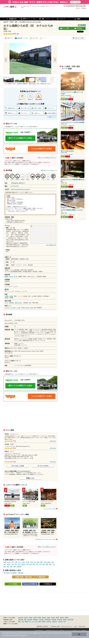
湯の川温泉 (6, 572)
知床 (30, 564)
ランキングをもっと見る (49, 508)
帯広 (16, 564)
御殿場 (43, 621)
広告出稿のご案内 (55, 626)
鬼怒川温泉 (70, 619)
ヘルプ (75, 626)
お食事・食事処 (9, 296)
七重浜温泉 (20, 572)
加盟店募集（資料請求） (43, 626)
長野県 (57, 617)
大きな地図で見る (51, 245)
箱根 (25, 619)
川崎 (23, 621)
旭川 (4, 564)
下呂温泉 (41, 619)
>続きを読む (53, 441)
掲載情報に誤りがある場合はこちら (49, 170)
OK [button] (79, 634)
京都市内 (54, 621)
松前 (53, 562)
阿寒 (11, 566)
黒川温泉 (59, 619)
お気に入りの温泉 (69, 6)
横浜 (19, 621)
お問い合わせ (82, 626)
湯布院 (65, 619)
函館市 (16, 183)
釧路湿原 (19, 566)
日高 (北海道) (21, 564)
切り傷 (11, 276)
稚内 (44, 564)
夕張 (12, 564)
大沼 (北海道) (47, 562)
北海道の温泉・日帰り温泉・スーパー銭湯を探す (30, 577)
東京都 (44, 617)
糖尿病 (6, 276)
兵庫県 (35, 617)
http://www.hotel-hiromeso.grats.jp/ (20, 189)
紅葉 (31, 307)
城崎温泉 (35, 619)
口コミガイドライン (67, 626)
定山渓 (8, 562)
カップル (7, 307)
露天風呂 (11, 302)
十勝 (27, 564)
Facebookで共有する (30, 584)
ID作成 (84, 8)
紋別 (40, 564)
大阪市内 (48, 621)
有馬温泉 (29, 619)
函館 (41, 562)
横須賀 (27, 621)
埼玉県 (26, 617)
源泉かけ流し (18, 302)
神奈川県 (20, 617)
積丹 (23, 562)
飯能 (39, 621)
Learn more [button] (23, 635)
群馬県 (39, 617)
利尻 (50, 564)
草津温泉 (20, 619)
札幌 (4, 562)
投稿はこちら (30, 478)
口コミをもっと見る (17, 465)
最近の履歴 (81, 6)
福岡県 (66, 617)
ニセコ (20, 562)
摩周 (14, 566)
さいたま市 (34, 621)
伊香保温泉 (47, 619)
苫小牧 (27, 562)
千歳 (31, 562)
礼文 (53, 564)
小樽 (16, 562)
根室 (8, 566)
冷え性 (15, 276)
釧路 (4, 566)
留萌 (47, 564)
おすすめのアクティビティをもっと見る (45, 539)
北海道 (53, 617)
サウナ (6, 302)
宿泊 (30, 302)
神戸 (64, 621)
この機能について (51, 117)
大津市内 (60, 621)
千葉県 (30, 617)
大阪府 (48, 617)
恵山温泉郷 (13, 572)
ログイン (78, 8)
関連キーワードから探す (10, 623)
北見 (37, 564)
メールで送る (13, 584)
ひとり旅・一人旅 (15, 307)
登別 (35, 562)
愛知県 (62, 617)
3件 (18, 34)
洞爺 (38, 562)
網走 (34, 564)
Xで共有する (48, 584)
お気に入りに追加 (79, 38)
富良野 (8, 564)
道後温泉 (53, 619)
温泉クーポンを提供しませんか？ (47, 157)
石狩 (12, 562)
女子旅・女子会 (25, 307)
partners (35, 633)
